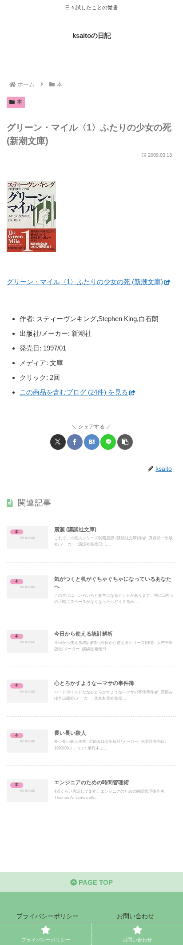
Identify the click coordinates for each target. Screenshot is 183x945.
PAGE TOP (95, 882)
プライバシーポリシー (47, 916)
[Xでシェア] (58, 442)
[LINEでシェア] (108, 442)
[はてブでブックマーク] (91, 442)
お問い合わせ (135, 916)
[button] (125, 442)
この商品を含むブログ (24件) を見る (74, 392)
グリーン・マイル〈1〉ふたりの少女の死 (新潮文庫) (85, 281)
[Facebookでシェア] (75, 442)
